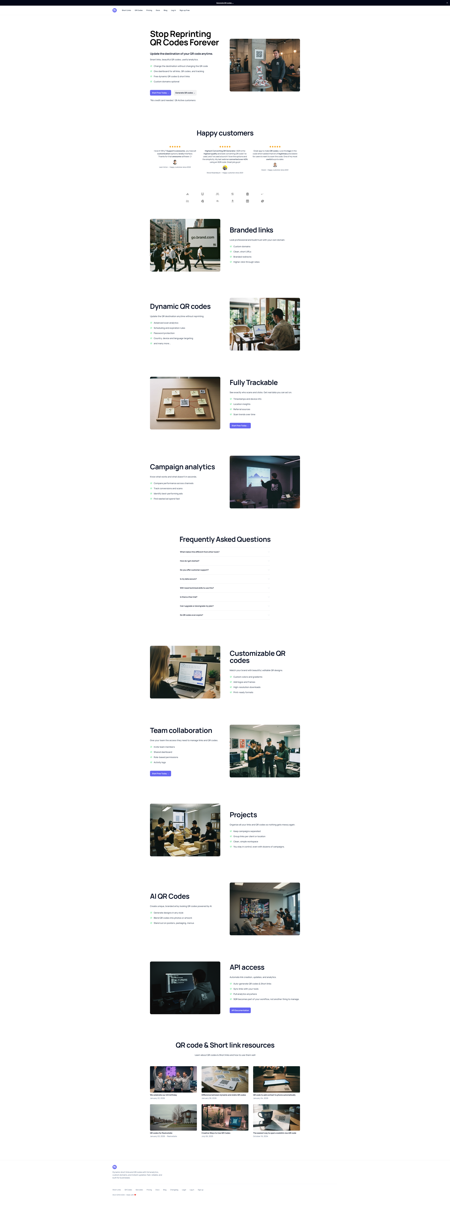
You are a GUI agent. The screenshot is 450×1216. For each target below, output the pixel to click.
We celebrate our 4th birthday (163, 1095)
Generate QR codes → (185, 92)
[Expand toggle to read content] (269, 552)
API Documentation (240, 1010)
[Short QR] (114, 10)
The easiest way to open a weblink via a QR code (274, 1133)
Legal (184, 1190)
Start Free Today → (160, 92)
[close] (447, 3)
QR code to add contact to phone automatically (274, 1095)
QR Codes (139, 10)
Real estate (172, 1136)
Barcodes (139, 1190)
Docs (158, 10)
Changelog (174, 1190)
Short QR (115, 1195)
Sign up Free (184, 10)
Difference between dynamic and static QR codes (224, 1095)
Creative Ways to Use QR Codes (216, 1133)
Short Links (126, 10)
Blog (165, 10)
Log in (173, 10)
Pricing (149, 10)
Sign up (200, 1190)
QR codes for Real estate (161, 1133)
